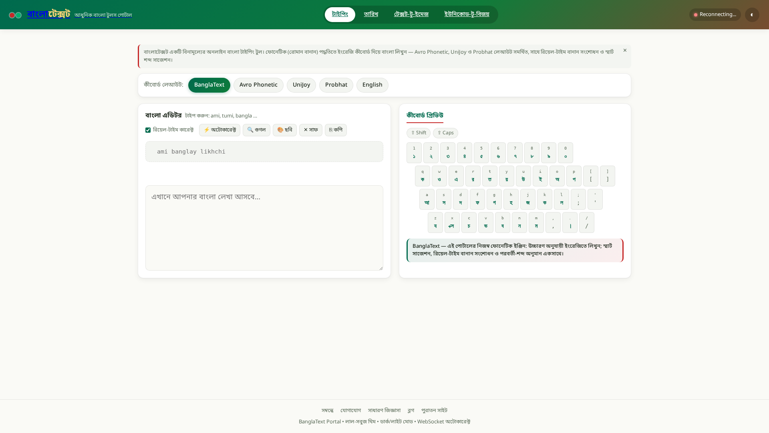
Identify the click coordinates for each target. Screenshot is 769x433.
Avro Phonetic (259, 85)
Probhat (336, 85)
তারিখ (371, 14)
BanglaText (209, 85)
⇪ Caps (445, 133)
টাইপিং (340, 14)
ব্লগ (411, 410)
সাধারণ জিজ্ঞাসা (384, 410)
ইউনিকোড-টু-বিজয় (467, 14)
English (372, 85)
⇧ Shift (418, 133)
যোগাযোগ (350, 410)
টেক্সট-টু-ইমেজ (411, 14)
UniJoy (301, 85)
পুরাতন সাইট (434, 410)
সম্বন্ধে (327, 410)
